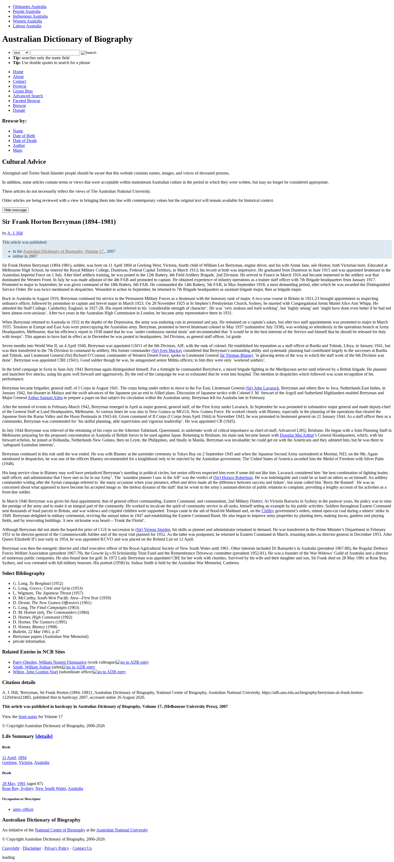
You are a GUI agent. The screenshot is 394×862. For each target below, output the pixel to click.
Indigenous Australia (30, 16)
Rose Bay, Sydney (17, 788)
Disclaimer (32, 848)
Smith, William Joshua (32, 667)
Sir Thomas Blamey (237, 355)
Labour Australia (27, 26)
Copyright (10, 848)
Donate (19, 110)
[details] (44, 736)
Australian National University (122, 830)
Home (18, 71)
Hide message (15, 210)
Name (18, 131)
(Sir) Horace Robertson (233, 477)
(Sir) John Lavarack (262, 388)
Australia (41, 762)
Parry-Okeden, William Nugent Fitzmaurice (50, 662)
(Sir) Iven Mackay (166, 350)
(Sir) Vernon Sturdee (152, 529)
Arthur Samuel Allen (45, 397)
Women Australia (27, 21)
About (18, 76)
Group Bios (23, 91)
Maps (17, 150)
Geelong (9, 762)
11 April (9, 757)
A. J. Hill (15, 233)
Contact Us (82, 848)
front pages (27, 716)
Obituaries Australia (29, 6)
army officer (23, 809)
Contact (19, 81)
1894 (22, 757)
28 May (8, 783)
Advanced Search (28, 96)
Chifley (268, 510)
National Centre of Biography (60, 830)
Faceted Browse (26, 100)
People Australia (26, 11)
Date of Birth (24, 135)
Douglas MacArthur (297, 435)
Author (19, 145)
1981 (21, 783)
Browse (19, 105)
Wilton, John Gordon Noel (35, 672)
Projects (19, 86)
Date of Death (25, 140)
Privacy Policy (56, 848)
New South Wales (50, 788)
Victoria (25, 762)
